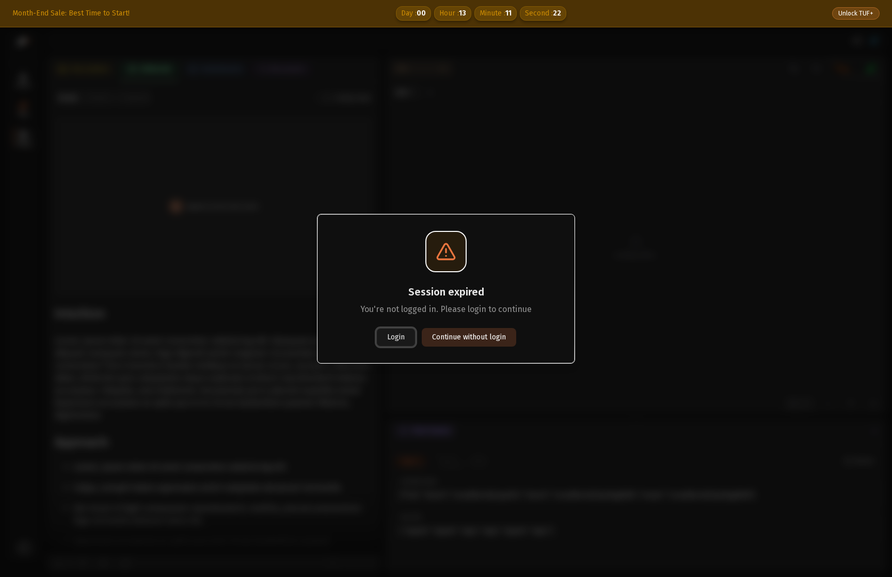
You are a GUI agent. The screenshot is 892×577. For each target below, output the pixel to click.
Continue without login (469, 337)
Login (396, 337)
